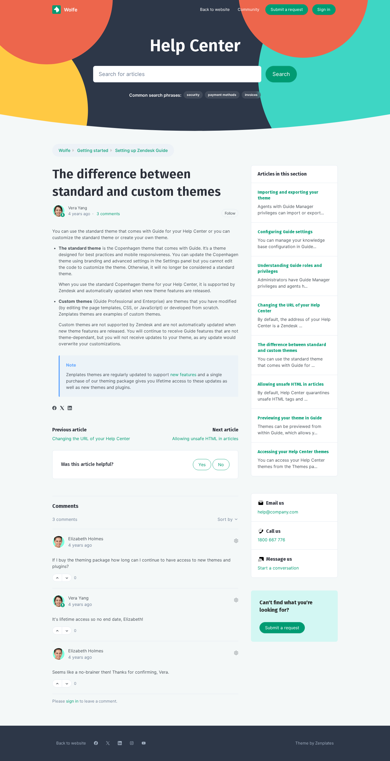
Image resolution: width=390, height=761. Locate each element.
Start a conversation (278, 568)
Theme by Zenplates (314, 743)
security (193, 95)
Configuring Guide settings (285, 231)
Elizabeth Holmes (85, 538)
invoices (251, 95)
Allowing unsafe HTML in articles (205, 438)
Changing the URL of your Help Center (91, 438)
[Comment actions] (236, 540)
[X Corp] (62, 408)
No (221, 464)
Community (248, 9)
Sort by (226, 519)
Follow (230, 213)
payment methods (222, 95)
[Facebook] (54, 408)
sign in (72, 701)
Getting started (92, 150)
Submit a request (287, 9)
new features (183, 374)
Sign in (323, 9)
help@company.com (278, 512)
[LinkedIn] (70, 408)
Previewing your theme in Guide (290, 417)
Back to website (215, 9)
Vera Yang (77, 207)
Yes (202, 464)
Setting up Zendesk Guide (141, 150)
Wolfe (64, 150)
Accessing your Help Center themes (293, 451)
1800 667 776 (271, 539)
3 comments (108, 213)
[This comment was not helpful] (67, 578)
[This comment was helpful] (57, 578)
